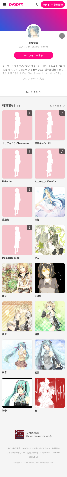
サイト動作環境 (13, 448)
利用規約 (55, 448)
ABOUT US (33, 457)
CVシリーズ (46, 452)
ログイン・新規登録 (53, 4)
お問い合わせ (32, 452)
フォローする (36, 55)
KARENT (56, 452)
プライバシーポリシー (16, 452)
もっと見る (56, 105)
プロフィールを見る (33, 78)
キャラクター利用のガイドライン (36, 448)
